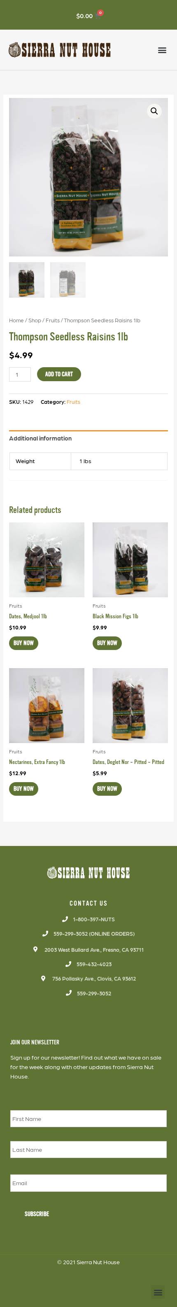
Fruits (53, 320)
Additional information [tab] (40, 438)
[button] (162, 50)
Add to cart (59, 374)
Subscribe (37, 1214)
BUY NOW (24, 643)
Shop (34, 320)
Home (16, 320)
